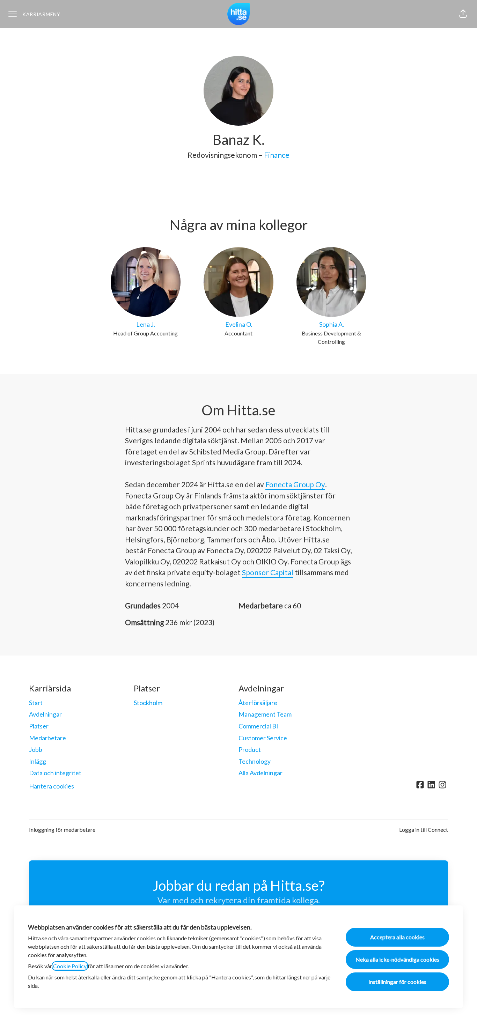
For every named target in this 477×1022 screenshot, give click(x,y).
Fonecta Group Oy (295, 484)
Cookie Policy (70, 966)
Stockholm (148, 702)
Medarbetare (47, 738)
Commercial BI (258, 726)
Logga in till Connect (423, 829)
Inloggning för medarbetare (62, 829)
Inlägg (37, 761)
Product (250, 749)
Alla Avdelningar (260, 773)
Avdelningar (45, 714)
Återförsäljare (258, 702)
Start (36, 702)
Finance (276, 154)
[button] (463, 14)
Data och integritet (55, 773)
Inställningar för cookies (397, 981)
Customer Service (263, 738)
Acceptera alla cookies (397, 937)
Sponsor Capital (267, 572)
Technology (255, 761)
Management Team (265, 714)
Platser (39, 726)
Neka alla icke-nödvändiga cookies (397, 959)
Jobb (35, 749)
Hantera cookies (51, 786)
